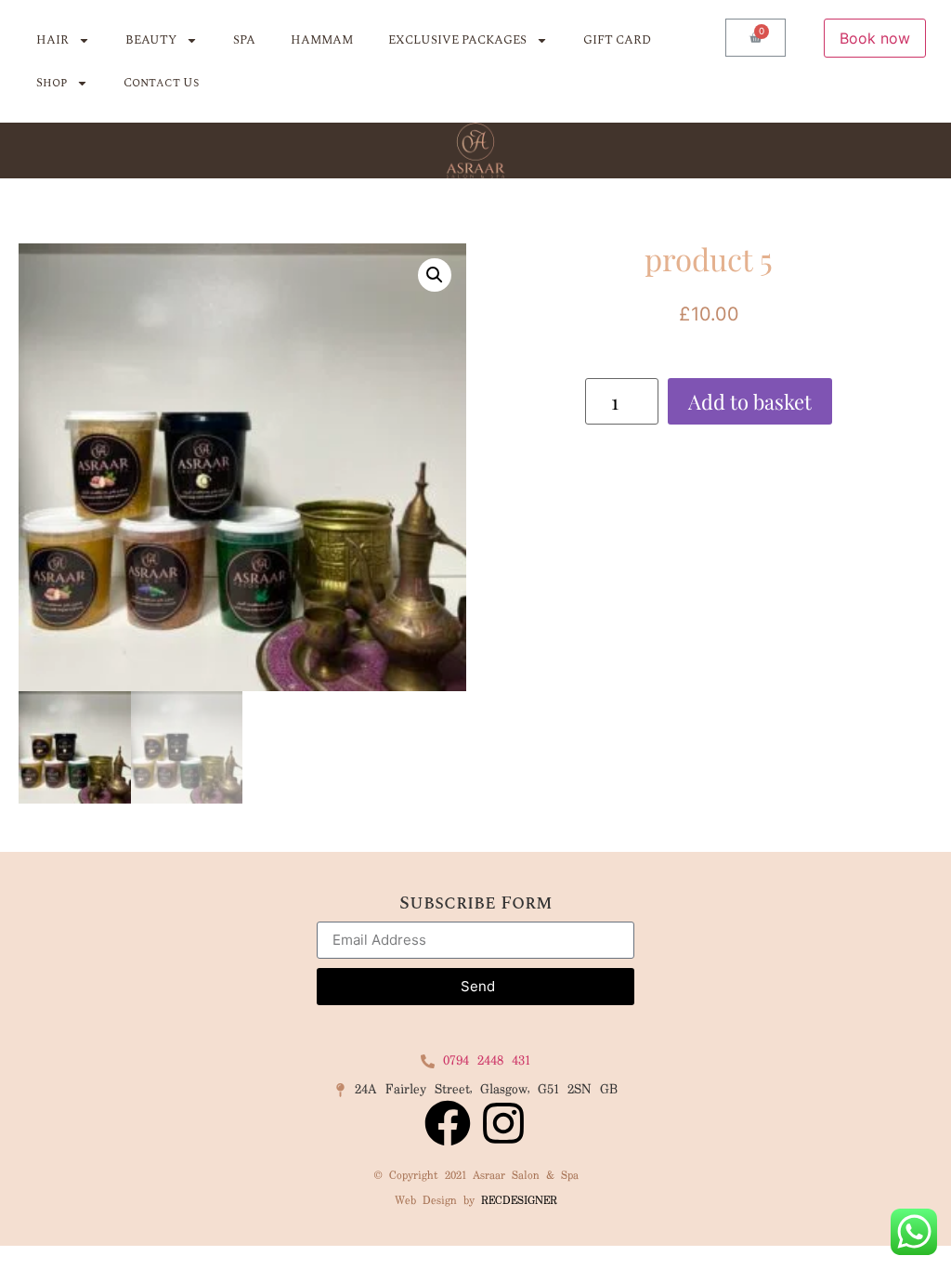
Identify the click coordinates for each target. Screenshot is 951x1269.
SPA (244, 40)
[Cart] (755, 38)
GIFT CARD (617, 40)
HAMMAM (322, 40)
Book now (875, 38)
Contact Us (161, 82)
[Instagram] (503, 1123)
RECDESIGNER (519, 1200)
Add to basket (750, 401)
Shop (51, 82)
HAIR (52, 40)
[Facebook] (447, 1123)
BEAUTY (150, 40)
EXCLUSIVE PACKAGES (457, 40)
